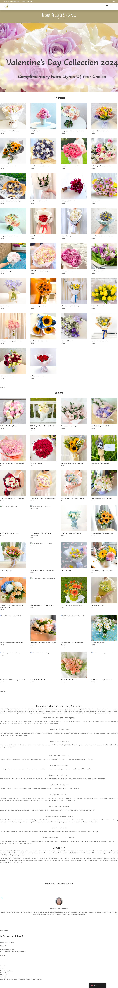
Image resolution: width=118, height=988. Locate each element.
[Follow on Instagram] (0, 961)
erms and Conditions (7, 971)
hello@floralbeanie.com (7, 949)
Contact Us (3, 977)
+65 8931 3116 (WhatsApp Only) (11, 1)
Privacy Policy (4, 975)
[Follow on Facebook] (0, 959)
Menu (112, 6)
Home (2, 969)
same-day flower (22, 769)
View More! (3, 387)
